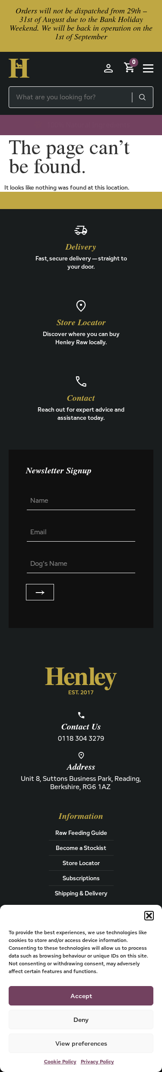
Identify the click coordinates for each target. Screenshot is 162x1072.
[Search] (142, 97)
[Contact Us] (81, 715)
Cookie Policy (60, 1061)
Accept (81, 996)
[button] (149, 915)
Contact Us (81, 726)
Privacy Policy (97, 1061)
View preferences (81, 1043)
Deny (81, 1019)
